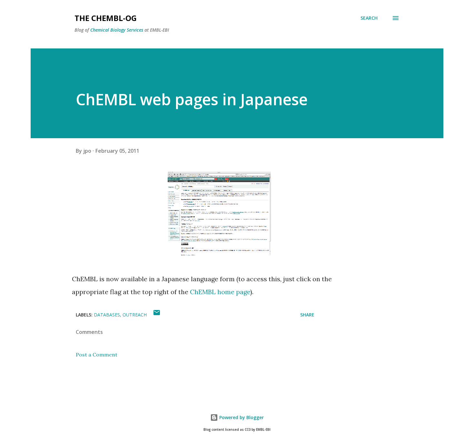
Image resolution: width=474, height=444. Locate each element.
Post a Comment (96, 354)
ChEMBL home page (220, 292)
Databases (107, 315)
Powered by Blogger (241, 417)
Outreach (135, 315)
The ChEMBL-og (105, 18)
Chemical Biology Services (116, 30)
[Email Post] (157, 315)
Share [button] (307, 315)
